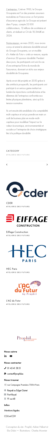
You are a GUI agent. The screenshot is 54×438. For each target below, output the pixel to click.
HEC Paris (11, 268)
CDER (9, 203)
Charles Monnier (39, 430)
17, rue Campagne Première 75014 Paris (21, 384)
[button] (48, 5)
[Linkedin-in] (5, 356)
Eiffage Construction (17, 232)
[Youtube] (11, 356)
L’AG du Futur (13, 300)
